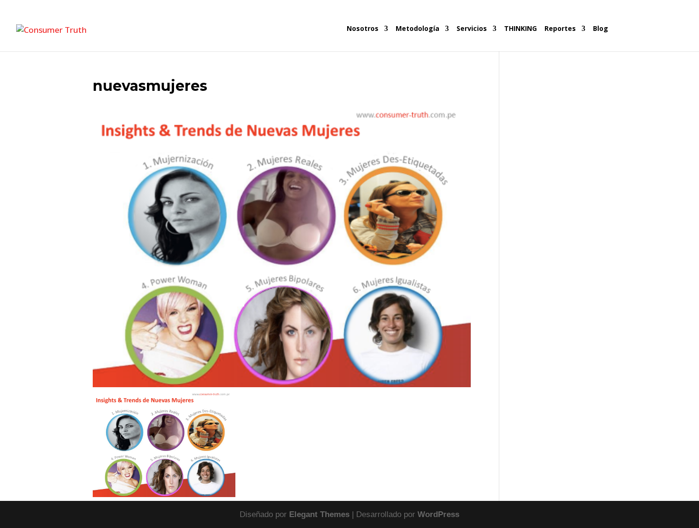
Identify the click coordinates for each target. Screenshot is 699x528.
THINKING (520, 29)
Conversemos (647, 38)
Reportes (560, 29)
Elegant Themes (319, 514)
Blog (600, 29)
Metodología (417, 29)
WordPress (438, 514)
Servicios (471, 29)
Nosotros (363, 29)
